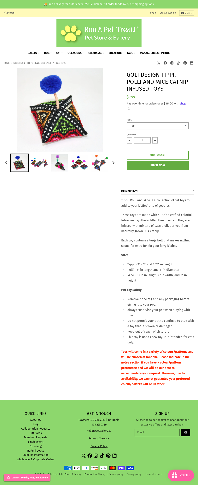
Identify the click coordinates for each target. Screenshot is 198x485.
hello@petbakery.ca (99, 430)
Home (6, 63)
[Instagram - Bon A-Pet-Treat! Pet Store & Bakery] (171, 62)
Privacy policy (134, 474)
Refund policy (116, 474)
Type (129, 120)
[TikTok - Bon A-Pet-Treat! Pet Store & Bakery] (178, 62)
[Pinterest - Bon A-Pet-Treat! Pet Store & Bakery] (185, 62)
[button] (19, 163)
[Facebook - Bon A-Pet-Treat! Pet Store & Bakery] (165, 62)
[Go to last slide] (6, 163)
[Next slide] (113, 163)
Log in (153, 12)
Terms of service (153, 474)
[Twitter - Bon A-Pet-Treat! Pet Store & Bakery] (158, 62)
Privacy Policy (99, 446)
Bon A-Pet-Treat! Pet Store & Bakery (62, 474)
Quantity (131, 134)
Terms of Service (99, 438)
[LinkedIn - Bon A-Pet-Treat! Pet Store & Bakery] (191, 62)
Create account (168, 12)
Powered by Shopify (95, 474)
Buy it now (157, 165)
